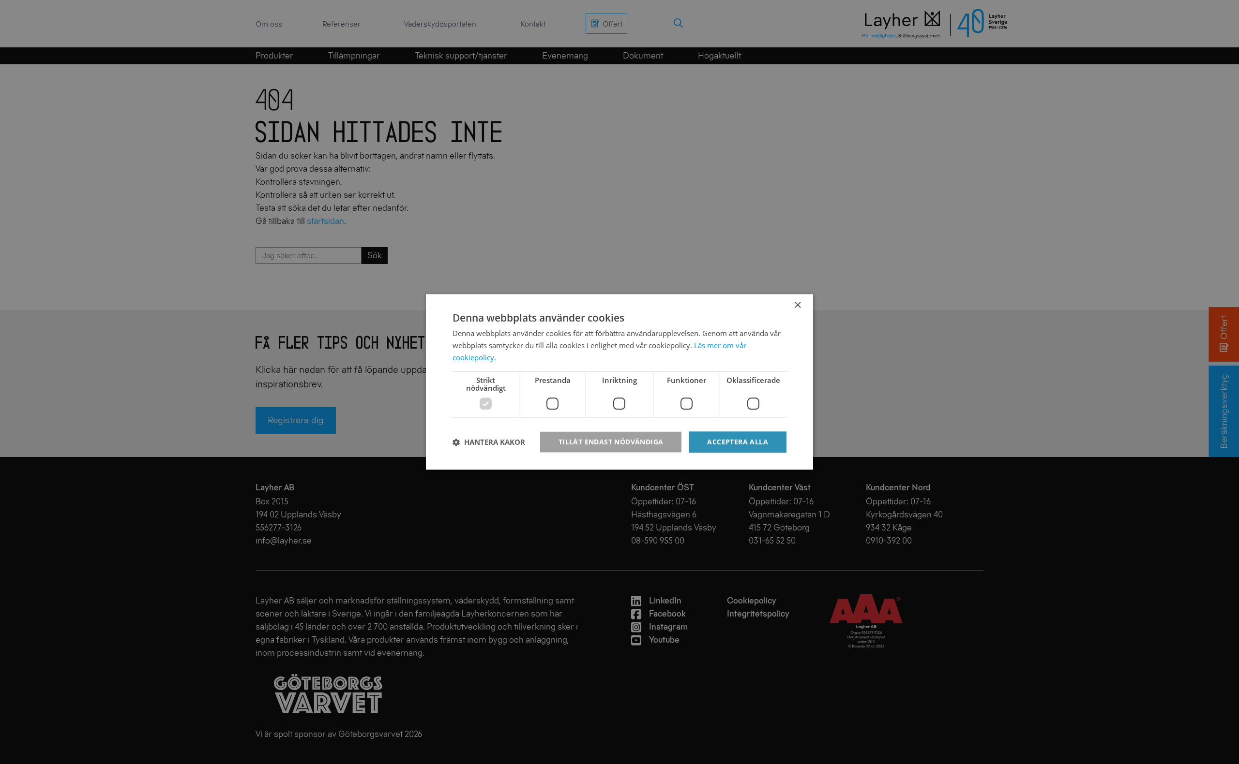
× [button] (797, 305)
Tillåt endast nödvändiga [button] (611, 441)
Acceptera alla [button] (737, 441)
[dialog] (619, 382)
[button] (489, 442)
